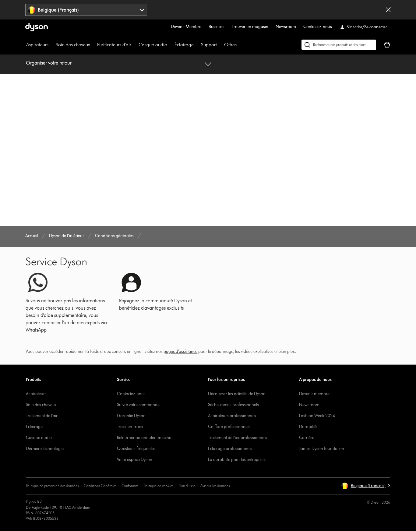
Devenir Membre (186, 26)
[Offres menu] (240, 45)
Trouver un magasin (250, 26)
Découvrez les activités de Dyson (237, 393)
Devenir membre (314, 393)
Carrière (306, 437)
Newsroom (286, 26)
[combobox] (86, 10)
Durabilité (308, 426)
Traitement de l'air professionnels (237, 437)
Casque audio (153, 44)
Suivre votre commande (138, 404)
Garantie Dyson (131, 415)
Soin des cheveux (73, 44)
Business (216, 26)
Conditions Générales (100, 486)
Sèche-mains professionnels (233, 404)
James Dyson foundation (321, 448)
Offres (230, 44)
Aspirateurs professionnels (232, 415)
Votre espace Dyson (134, 459)
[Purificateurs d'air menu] (134, 45)
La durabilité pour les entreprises (237, 459)
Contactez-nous (317, 26)
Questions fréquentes (136, 448)
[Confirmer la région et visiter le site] (388, 9)
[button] (365, 486)
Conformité (130, 486)
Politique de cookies (158, 486)
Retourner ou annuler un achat (144, 437)
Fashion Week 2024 (317, 415)
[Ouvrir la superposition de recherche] (338, 45)
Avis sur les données (215, 486)
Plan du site (186, 486)
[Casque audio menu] (170, 45)
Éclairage (184, 44)
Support (209, 44)
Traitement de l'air (42, 415)
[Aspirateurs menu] (51, 45)
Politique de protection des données (52, 486)
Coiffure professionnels (229, 426)
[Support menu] (220, 45)
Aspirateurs (37, 44)
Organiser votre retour (49, 63)
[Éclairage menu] (197, 45)
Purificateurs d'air (114, 44)
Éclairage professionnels (230, 448)
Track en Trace (130, 426)
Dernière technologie (45, 448)
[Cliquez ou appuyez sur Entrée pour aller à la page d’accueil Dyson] (36, 27)
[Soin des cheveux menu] (93, 45)
